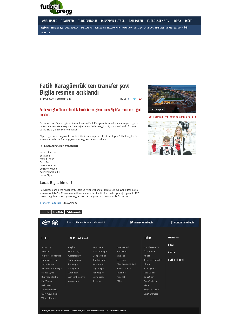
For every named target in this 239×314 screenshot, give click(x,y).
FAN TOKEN (136, 21)
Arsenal (121, 276)
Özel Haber (149, 251)
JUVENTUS (45, 32)
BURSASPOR (100, 27)
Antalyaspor (74, 268)
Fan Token (46, 281)
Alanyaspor (74, 281)
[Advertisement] (135, 8)
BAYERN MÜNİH (181, 27)
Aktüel (147, 285)
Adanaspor (73, 272)
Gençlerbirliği (99, 255)
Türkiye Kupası (48, 298)
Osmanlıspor (99, 276)
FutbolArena (173, 237)
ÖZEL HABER (49, 21)
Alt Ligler (45, 251)
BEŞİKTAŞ (45, 27)
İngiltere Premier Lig (51, 255)
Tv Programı (150, 268)
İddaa (147, 264)
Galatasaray (74, 255)
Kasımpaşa (98, 264)
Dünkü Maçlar (151, 281)
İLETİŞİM (171, 252)
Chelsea (121, 255)
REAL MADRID (113, 27)
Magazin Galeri (151, 289)
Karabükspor (99, 259)
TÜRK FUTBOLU (87, 21)
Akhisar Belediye (76, 276)
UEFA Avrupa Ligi (49, 293)
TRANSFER (67, 21)
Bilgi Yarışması (151, 293)
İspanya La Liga (49, 259)
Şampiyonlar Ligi (49, 289)
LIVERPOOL (148, 27)
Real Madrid (123, 247)
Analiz (147, 255)
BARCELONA (126, 27)
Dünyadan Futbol (49, 276)
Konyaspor (98, 272)
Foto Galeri (149, 272)
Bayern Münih (124, 268)
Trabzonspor (74, 259)
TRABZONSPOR (86, 27)
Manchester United (126, 264)
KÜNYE (171, 245)
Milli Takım (46, 285)
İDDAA (177, 21)
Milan (119, 281)
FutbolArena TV (151, 247)
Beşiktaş (72, 247)
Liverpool (121, 259)
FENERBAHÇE (57, 27)
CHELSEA (138, 27)
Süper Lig (45, 212)
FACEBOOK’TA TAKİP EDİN (184, 222)
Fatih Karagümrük (74, 212)
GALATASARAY (71, 27)
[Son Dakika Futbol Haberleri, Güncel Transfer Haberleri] (56, 7)
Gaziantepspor (100, 251)
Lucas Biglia (58, 212)
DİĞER (189, 21)
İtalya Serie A (47, 264)
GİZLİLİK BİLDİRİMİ (176, 260)
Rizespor (97, 281)
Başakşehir (98, 247)
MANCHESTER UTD (163, 27)
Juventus (121, 272)
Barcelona (122, 251)
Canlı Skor (149, 276)
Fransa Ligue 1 (48, 272)
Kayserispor (99, 268)
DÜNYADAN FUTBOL (113, 21)
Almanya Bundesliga (51, 268)
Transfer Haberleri (153, 259)
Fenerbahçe (74, 251)
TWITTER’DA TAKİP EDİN (143, 222)
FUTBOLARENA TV (158, 21)
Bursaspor (73, 264)
